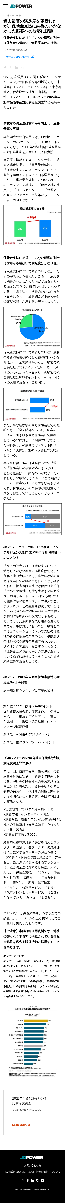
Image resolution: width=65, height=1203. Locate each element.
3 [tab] (37, 1140)
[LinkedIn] (16, 67)
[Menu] (5, 6)
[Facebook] (5, 67)
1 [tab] (27, 1140)
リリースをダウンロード (16, 56)
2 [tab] (32, 1140)
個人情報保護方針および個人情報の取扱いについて (32, 1171)
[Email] (22, 67)
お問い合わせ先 (32, 1165)
